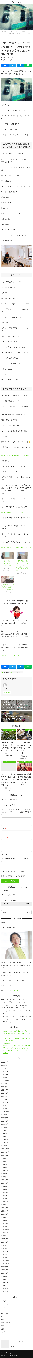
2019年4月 (4, 1174)
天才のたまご (16, 2)
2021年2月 (4, 1105)
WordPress (14, 1355)
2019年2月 (4, 1180)
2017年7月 (4, 1239)
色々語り (4, 1320)
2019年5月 (4, 1171)
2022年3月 (4, 1071)
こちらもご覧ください (14, 990)
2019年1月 (4, 1183)
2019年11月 (5, 1152)
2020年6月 (4, 1130)
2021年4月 (4, 1099)
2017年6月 (4, 1242)
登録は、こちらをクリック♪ (11, 656)
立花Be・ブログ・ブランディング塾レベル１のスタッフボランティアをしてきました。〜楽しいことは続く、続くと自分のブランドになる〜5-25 (22, 565)
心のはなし (5, 1313)
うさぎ (3, 1301)
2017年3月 (4, 1251)
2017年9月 (4, 1233)
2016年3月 (4, 1289)
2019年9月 (4, 1158)
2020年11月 (5, 1115)
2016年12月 (5, 1261)
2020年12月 (5, 1112)
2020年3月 (4, 1140)
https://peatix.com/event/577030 (14, 512)
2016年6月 (4, 1279)
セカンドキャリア (7, 60)
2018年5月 (4, 1208)
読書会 (3, 1326)
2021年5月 (4, 1096)
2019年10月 (5, 1155)
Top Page (6, 1043)
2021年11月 (5, 1084)
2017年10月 (5, 1230)
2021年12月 (5, 1081)
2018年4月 (4, 1211)
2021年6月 (4, 1093)
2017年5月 (4, 1245)
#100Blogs (6, 672)
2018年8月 (4, 1198)
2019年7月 (4, 1164)
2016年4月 (4, 1285)
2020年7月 (4, 1127)
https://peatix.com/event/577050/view (16, 547)
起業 (2, 1329)
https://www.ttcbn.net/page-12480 (15, 455)
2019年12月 (5, 1149)
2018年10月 (5, 1192)
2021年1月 (4, 1109)
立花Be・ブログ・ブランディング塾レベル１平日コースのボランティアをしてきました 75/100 (7, 563)
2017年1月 (4, 1257)
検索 (28, 912)
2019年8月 (4, 1161)
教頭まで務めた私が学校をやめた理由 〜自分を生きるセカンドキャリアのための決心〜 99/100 (17, 1033)
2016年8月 (4, 1273)
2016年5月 (4, 1282)
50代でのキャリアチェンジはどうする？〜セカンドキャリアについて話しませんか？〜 (17, 1050)
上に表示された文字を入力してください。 (15, 860)
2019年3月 (4, 1177)
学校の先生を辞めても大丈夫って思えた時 (17, 1045)
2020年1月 (4, 1146)
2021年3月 (4, 1102)
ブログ (3, 1310)
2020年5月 (4, 1133)
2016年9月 (4, 1270)
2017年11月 (5, 1226)
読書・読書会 (5, 1323)
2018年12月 (5, 1186)
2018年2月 (4, 1217)
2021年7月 (4, 1090)
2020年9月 (4, 1121)
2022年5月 (4, 1068)
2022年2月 (4, 1074)
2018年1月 (4, 1220)
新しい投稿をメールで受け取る (14, 876)
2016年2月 (4, 1292)
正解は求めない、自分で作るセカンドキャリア (16, 1016)
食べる (3, 1332)
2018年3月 (4, 1214)
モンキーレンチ (23, 1353)
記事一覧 (7, 693)
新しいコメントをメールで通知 (14, 872)
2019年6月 (4, 1167)
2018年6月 (4, 1205)
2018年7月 (4, 1202)
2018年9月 (4, 1195)
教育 (2, 1316)
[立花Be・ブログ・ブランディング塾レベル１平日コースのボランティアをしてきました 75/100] (7, 555)
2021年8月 (4, 1087)
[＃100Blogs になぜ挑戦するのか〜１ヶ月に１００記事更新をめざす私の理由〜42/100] (7, 579)
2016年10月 (5, 1267)
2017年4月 (4, 1248)
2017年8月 (4, 1236)
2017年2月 (4, 1254)
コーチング (5, 1304)
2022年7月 (4, 1062)
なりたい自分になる (17, 672)
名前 (3, 829)
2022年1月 (4, 1077)
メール (4, 837)
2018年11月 (5, 1189)
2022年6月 (4, 1065)
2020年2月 (4, 1143)
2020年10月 (5, 1118)
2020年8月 (4, 1124)
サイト (3, 846)
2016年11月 (5, 1264)
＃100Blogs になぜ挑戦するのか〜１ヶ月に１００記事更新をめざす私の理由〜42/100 (7, 586)
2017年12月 (5, 1223)
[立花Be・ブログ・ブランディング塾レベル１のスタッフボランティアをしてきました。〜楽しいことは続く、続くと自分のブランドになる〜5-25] (22, 555)
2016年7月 (4, 1276)
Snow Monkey (6, 1353)
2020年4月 (4, 1136)
